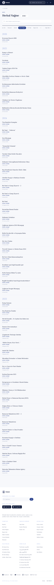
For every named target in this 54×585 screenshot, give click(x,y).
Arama (38, 549)
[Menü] (50, 2)
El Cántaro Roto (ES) (24, 562)
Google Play (18, 507)
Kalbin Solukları (5, 534)
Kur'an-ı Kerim (40, 524)
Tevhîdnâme (39, 532)
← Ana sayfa (4, 8)
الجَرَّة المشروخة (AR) (23, 549)
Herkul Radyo (40, 547)
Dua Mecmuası (5, 549)
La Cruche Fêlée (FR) (24, 564)
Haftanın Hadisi (40, 537)
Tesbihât (39, 534)
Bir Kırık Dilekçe (5, 554)
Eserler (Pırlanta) (23, 527)
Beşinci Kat (35, 27)
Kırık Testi (29, 27)
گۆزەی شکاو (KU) (23, 552)
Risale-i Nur (22, 529)
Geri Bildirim (39, 552)
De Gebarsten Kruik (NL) (24, 567)
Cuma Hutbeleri (5, 537)
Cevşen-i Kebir (40, 527)
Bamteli (15, 27)
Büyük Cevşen (40, 529)
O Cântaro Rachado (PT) (25, 559)
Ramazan (10, 27)
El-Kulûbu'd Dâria (6, 552)
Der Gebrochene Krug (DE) (25, 554)
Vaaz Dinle (21, 524)
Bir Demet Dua (5, 547)
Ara (31, 499)
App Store (7, 507)
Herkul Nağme (22, 27)
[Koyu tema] (47, 2)
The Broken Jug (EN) (24, 547)
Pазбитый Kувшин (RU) (24, 557)
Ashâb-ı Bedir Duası (6, 557)
